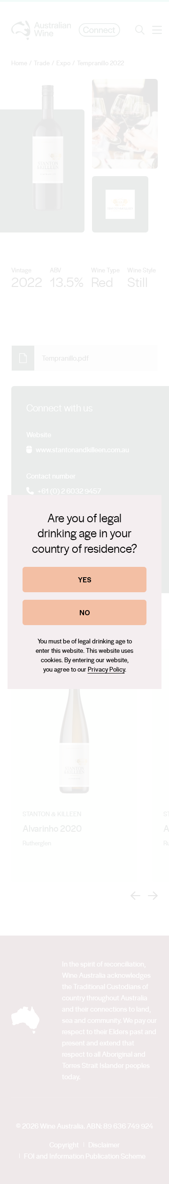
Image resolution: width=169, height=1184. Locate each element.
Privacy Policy (106, 669)
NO (84, 612)
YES (85, 579)
